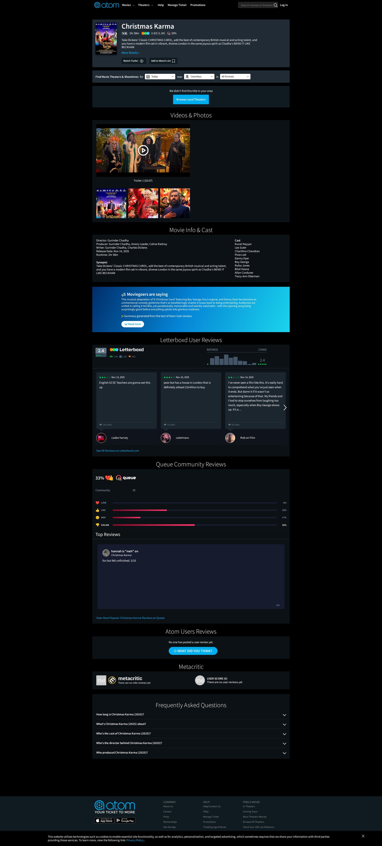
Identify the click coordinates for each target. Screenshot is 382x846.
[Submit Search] (275, 5)
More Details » (130, 52)
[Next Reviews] (285, 407)
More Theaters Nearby (255, 816)
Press (166, 816)
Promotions (209, 822)
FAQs (206, 811)
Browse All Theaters (253, 822)
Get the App (169, 827)
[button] (160, 77)
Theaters (143, 5)
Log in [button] (284, 5)
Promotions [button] (197, 5)
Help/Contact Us (211, 806)
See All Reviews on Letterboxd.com (117, 450)
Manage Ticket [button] (177, 5)
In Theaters (249, 806)
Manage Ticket (211, 816)
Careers (167, 811)
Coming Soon (250, 811)
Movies (126, 5)
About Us (168, 806)
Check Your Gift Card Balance (258, 827)
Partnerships (170, 822)
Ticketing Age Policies (214, 827)
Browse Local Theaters (191, 99)
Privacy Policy (135, 840)
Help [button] (161, 5)
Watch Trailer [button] (131, 60)
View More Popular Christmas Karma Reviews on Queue (130, 618)
